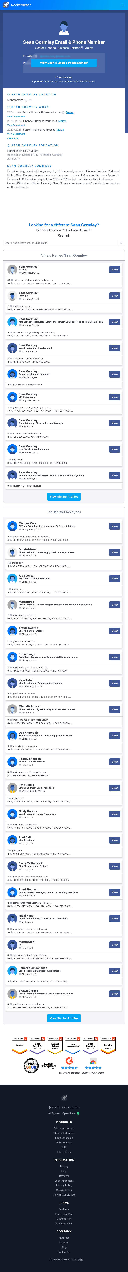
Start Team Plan (64, 1214)
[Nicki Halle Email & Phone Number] (13, 919)
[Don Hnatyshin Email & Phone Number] (13, 736)
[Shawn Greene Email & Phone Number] (13, 994)
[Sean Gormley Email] (13, 374)
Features (64, 1209)
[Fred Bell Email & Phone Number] (13, 840)
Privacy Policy (64, 1185)
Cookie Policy (64, 1190)
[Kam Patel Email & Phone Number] (13, 683)
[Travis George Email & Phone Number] (13, 631)
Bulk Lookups (64, 1142)
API (64, 1147)
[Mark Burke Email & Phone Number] (13, 605)
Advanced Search (64, 1128)
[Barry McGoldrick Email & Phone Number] (13, 866)
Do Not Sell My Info (64, 1194)
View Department (16, 116)
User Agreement (64, 1180)
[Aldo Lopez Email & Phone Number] (13, 579)
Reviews (64, 1175)
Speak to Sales (64, 1223)
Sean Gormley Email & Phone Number (64, 42)
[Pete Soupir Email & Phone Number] (13, 788)
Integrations (64, 1152)
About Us (64, 1237)
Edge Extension (64, 1137)
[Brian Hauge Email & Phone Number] (13, 657)
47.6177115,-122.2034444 (65, 1107)
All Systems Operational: (62, 1113)
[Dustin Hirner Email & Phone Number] (13, 552)
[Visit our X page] (81, 1259)
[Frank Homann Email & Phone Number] (13, 892)
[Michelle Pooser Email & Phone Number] (13, 709)
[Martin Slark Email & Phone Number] (13, 945)
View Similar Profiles (64, 496)
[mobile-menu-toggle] (122, 5)
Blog (64, 1247)
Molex (88, 48)
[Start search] (121, 243)
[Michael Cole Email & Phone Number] (13, 526)
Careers (64, 1242)
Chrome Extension (64, 1133)
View (115, 269)
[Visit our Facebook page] (77, 1259)
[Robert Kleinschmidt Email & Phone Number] (13, 971)
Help (64, 1171)
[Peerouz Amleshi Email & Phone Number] (13, 762)
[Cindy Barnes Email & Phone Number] (13, 814)
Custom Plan (64, 1218)
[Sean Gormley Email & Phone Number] (64, 26)
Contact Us (64, 1252)
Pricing (64, 1166)
